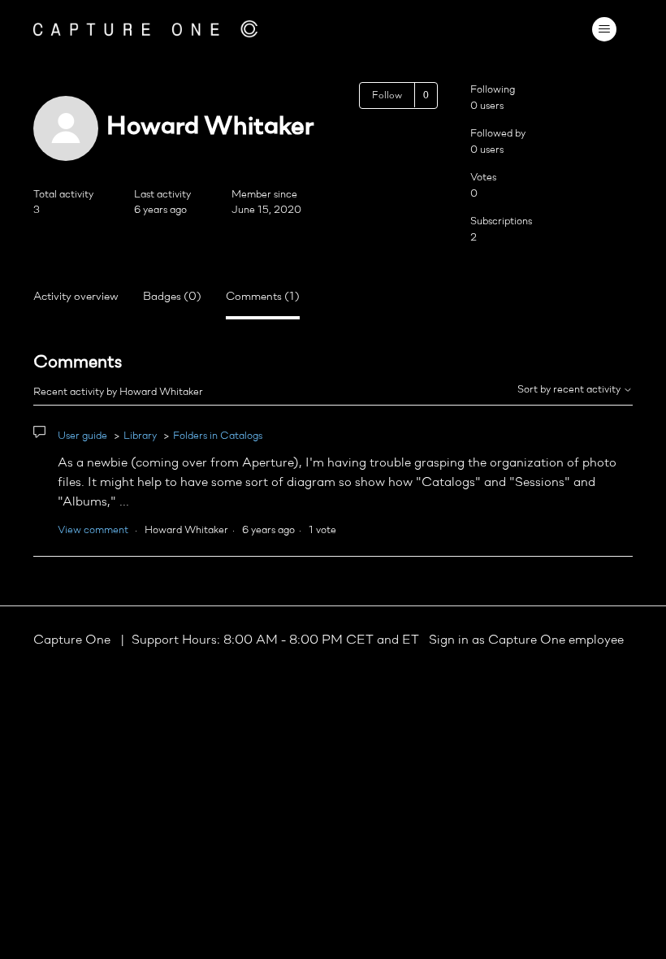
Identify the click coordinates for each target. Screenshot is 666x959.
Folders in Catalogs (217, 436)
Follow (387, 96)
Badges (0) (172, 297)
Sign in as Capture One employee (526, 640)
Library (140, 436)
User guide (82, 436)
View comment (93, 530)
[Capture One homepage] (145, 29)
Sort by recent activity (570, 389)
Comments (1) (263, 297)
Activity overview (76, 297)
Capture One (73, 640)
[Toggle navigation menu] (604, 29)
